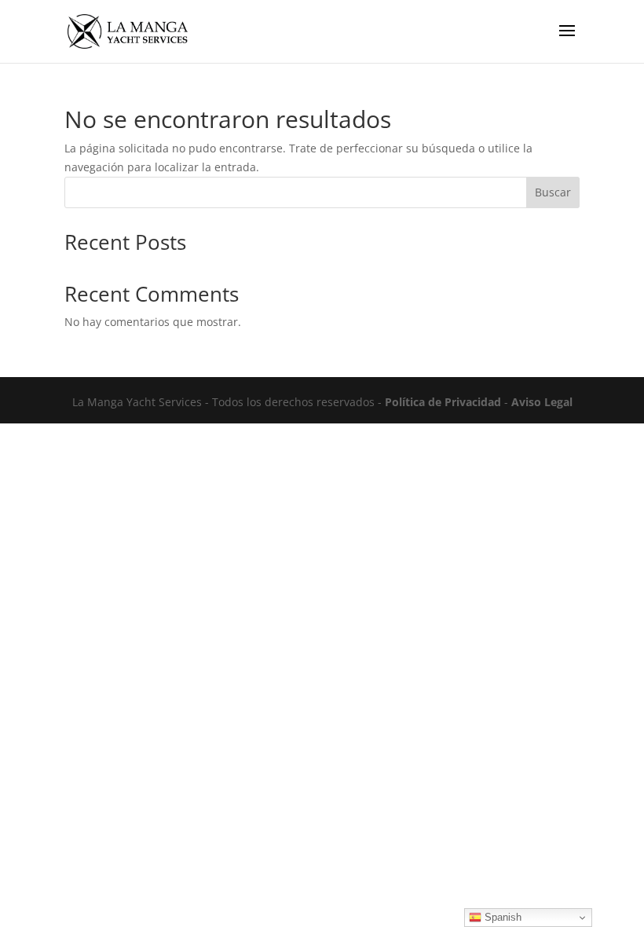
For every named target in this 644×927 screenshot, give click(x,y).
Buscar (553, 192)
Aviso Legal (542, 401)
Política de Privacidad (443, 401)
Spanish (501, 917)
